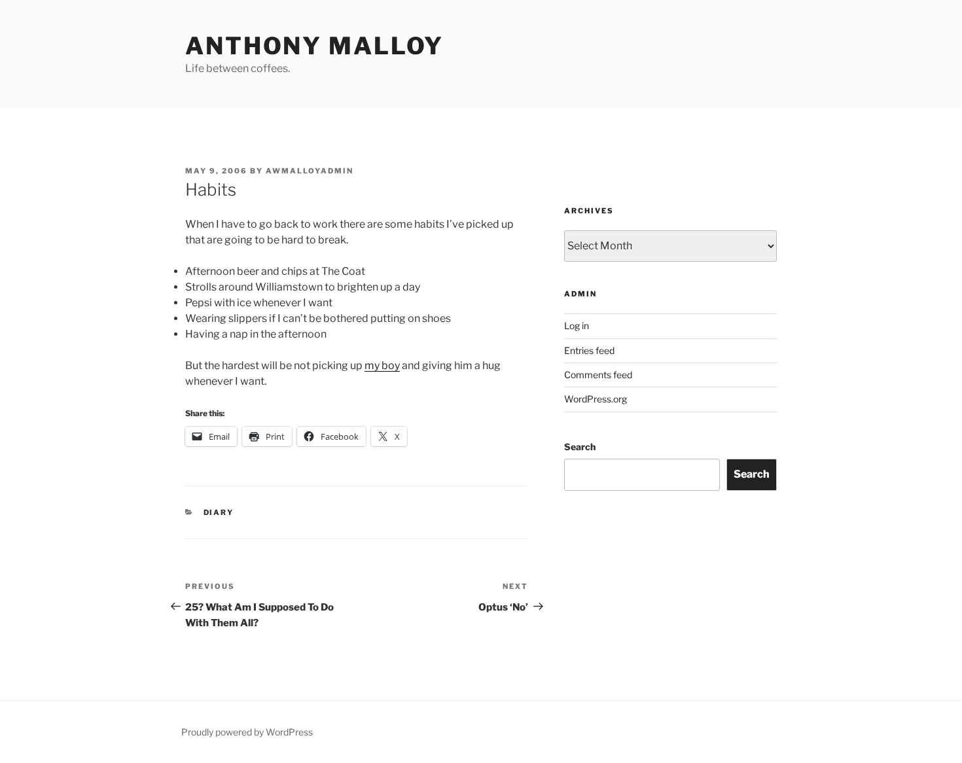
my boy (382, 365)
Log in (576, 325)
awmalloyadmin (309, 170)
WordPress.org (595, 398)
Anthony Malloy (314, 45)
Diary (219, 512)
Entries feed (589, 350)
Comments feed (598, 374)
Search (580, 446)
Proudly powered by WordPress (247, 731)
